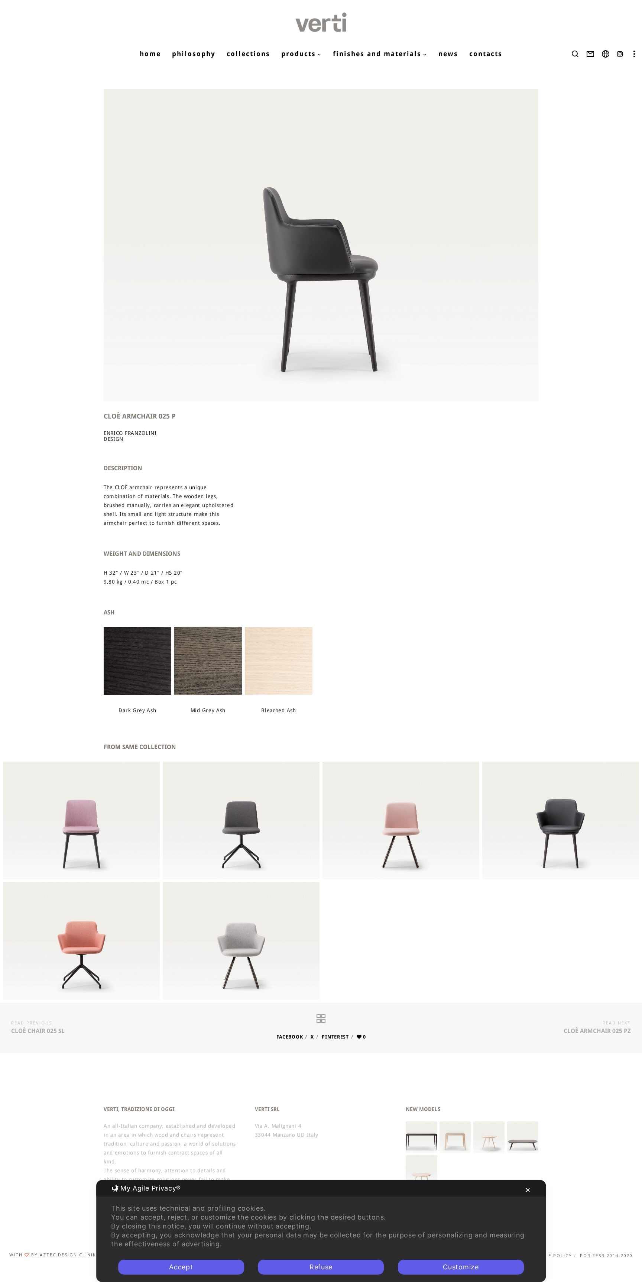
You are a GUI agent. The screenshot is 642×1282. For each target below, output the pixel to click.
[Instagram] (620, 54)
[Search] (575, 54)
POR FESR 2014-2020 (606, 1255)
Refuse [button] (321, 1267)
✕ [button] (528, 1190)
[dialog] (321, 1231)
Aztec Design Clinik (68, 1254)
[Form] (590, 54)
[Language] (605, 54)
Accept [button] (181, 1267)
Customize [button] (461, 1267)
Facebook (289, 1037)
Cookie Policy (552, 1255)
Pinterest (335, 1037)
